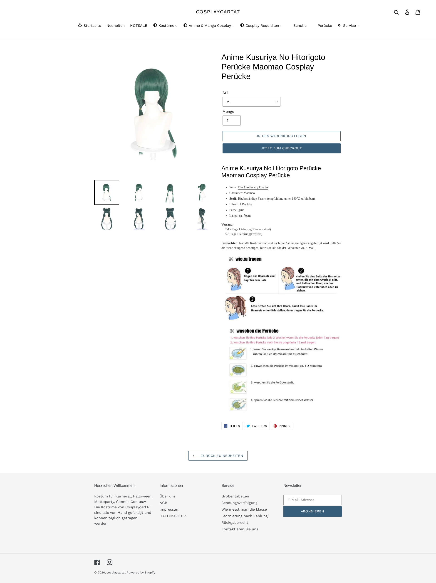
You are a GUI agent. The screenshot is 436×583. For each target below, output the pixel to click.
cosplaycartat (218, 11)
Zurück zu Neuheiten (221, 456)
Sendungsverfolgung (239, 503)
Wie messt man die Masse (244, 509)
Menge (228, 111)
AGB (163, 503)
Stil (225, 93)
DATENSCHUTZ (173, 516)
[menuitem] (89, 26)
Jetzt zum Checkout (281, 148)
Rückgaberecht (234, 522)
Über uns (168, 496)
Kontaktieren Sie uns (239, 529)
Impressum (169, 509)
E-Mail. (310, 248)
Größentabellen (235, 496)
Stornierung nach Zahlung (244, 516)
